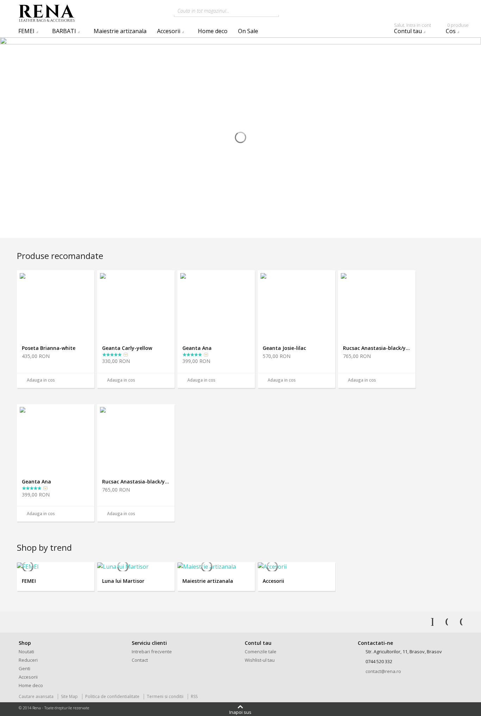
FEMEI (26, 31)
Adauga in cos (41, 380)
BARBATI (64, 31)
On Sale (248, 31)
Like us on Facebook (427, 622)
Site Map (69, 696)
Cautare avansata (36, 696)
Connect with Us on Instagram (442, 622)
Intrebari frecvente (152, 651)
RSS (194, 696)
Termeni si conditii (165, 696)
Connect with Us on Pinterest (456, 622)
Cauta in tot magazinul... (203, 10)
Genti (24, 668)
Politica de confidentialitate (112, 696)
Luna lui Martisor (123, 581)
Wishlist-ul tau (260, 660)
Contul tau (412, 30)
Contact (140, 660)
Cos (457, 30)
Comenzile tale (260, 651)
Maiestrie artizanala (120, 31)
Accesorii (168, 31)
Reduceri (28, 660)
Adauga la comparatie (76, 381)
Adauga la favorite (86, 381)
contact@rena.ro (383, 671)
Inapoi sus (240, 712)
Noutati (26, 651)
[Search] (286, 10)
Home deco (212, 31)
